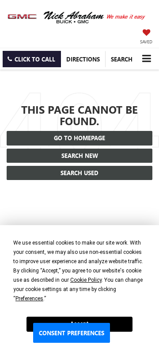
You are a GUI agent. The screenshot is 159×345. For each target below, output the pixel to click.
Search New (79, 155)
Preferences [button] (29, 298)
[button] (32, 59)
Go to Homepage (79, 138)
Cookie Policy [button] (86, 280)
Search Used (79, 172)
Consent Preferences (71, 333)
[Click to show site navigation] (146, 58)
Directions (83, 59)
